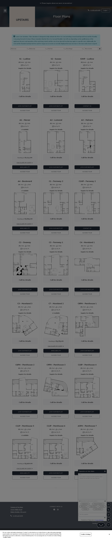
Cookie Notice (7, 537)
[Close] (109, 534)
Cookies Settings (86, 534)
